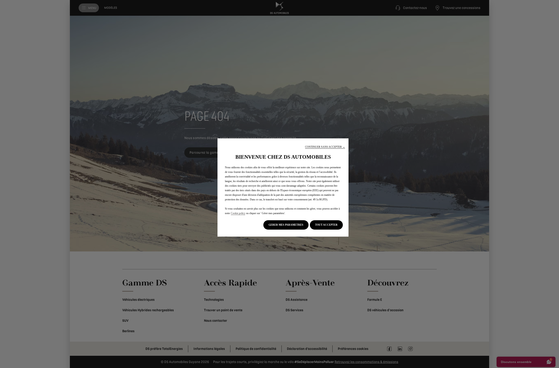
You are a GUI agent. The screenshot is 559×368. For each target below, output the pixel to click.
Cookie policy (238, 213)
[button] (325, 147)
